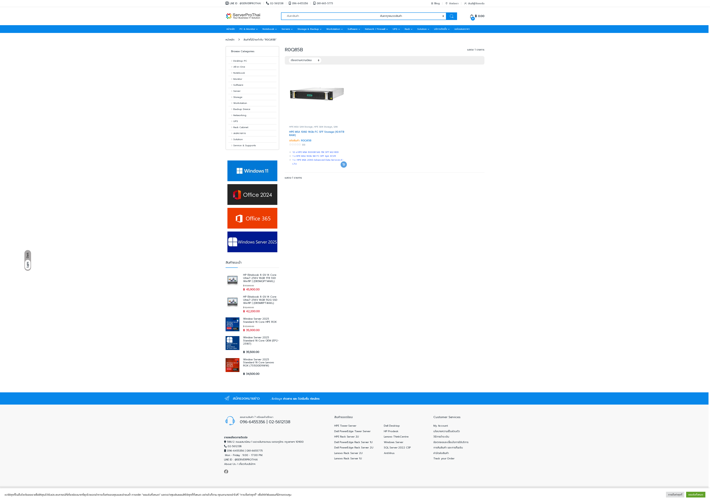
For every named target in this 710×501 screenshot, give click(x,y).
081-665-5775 (325, 3)
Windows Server (393, 442)
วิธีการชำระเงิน (441, 437)
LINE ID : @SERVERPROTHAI (245, 3)
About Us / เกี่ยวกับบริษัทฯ (239, 464)
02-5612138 (276, 3)
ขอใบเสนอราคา (461, 29)
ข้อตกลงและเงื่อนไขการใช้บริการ (451, 442)
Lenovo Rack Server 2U (348, 453)
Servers (286, 29)
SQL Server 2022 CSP (397, 448)
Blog (437, 3)
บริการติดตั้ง (440, 29)
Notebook (268, 29)
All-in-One (239, 66)
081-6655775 (254, 451)
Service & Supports (244, 145)
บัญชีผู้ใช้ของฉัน (476, 3)
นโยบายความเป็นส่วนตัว (446, 431)
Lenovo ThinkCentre (396, 437)
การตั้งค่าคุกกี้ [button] (675, 494)
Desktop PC (240, 61)
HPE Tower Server (345, 426)
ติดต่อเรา (454, 3)
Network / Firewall (375, 29)
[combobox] (329, 16)
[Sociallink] (226, 472)
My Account (440, 426)
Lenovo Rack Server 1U (348, 458)
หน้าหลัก (230, 29)
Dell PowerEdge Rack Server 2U (353, 448)
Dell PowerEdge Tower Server (352, 431)
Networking (239, 115)
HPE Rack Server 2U (346, 437)
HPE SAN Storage (323, 126)
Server (237, 91)
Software (353, 29)
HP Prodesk (391, 431)
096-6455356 (300, 3)
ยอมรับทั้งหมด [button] (695, 494)
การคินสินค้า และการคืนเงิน (448, 448)
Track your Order (443, 458)
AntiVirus (389, 453)
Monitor (237, 79)
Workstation (333, 29)
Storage (237, 97)
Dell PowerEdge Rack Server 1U (353, 442)
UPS (395, 29)
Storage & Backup (308, 29)
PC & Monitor (247, 29)
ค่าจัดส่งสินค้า (441, 453)
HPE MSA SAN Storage (301, 126)
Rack (407, 29)
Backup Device (241, 109)
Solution (422, 29)
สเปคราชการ (239, 133)
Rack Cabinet (240, 127)
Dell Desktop (392, 426)
